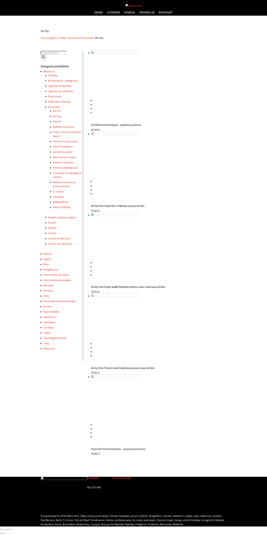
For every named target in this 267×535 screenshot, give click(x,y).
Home (98, 12)
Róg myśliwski (51, 311)
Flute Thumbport (63, 146)
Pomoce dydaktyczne (65, 167)
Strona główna (49, 38)
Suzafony (48, 327)
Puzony (47, 306)
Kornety (48, 290)
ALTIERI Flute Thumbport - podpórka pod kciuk (116, 125)
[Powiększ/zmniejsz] (1, 529)
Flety (46, 264)
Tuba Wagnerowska (54, 338)
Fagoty (47, 259)
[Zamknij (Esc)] (10, 529)
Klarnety (48, 285)
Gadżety (53, 75)
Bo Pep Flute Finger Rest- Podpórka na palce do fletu (117, 206)
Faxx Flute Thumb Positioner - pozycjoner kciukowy (118, 449)
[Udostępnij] (7, 529)
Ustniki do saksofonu (60, 243)
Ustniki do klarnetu (59, 238)
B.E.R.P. (57, 111)
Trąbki (47, 332)
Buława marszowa (63, 127)
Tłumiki (52, 228)
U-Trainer (58, 191)
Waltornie (49, 348)
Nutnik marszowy (63, 162)
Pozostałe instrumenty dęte (59, 301)
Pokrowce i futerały (59, 101)
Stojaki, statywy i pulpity (62, 217)
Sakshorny (49, 317)
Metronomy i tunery (64, 157)
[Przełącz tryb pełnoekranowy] (4, 529)
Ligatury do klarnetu (60, 86)
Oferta (129, 12)
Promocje (147, 12)
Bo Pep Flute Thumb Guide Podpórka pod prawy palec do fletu (123, 368)
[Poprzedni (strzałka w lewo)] (1, 533)
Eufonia (47, 253)
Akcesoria (73, 38)
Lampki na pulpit (62, 152)
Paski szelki (54, 96)
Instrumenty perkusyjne (57, 280)
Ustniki (52, 233)
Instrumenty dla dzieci (56, 275)
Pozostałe (87, 38)
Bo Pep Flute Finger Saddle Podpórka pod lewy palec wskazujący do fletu (128, 287)
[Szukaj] (43, 57)
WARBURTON (60, 202)
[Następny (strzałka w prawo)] (4, 533)
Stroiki (51, 222)
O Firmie (113, 12)
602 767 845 (94, 487)
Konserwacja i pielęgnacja (63, 80)
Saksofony (49, 322)
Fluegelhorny (50, 269)
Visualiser (58, 197)
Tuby (46, 343)
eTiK (62, 516)
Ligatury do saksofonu (61, 91)
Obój (46, 296)
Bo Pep (57, 116)
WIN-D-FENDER (61, 207)
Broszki (57, 121)
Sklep (63, 38)
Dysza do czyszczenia (65, 141)
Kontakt (166, 12)
